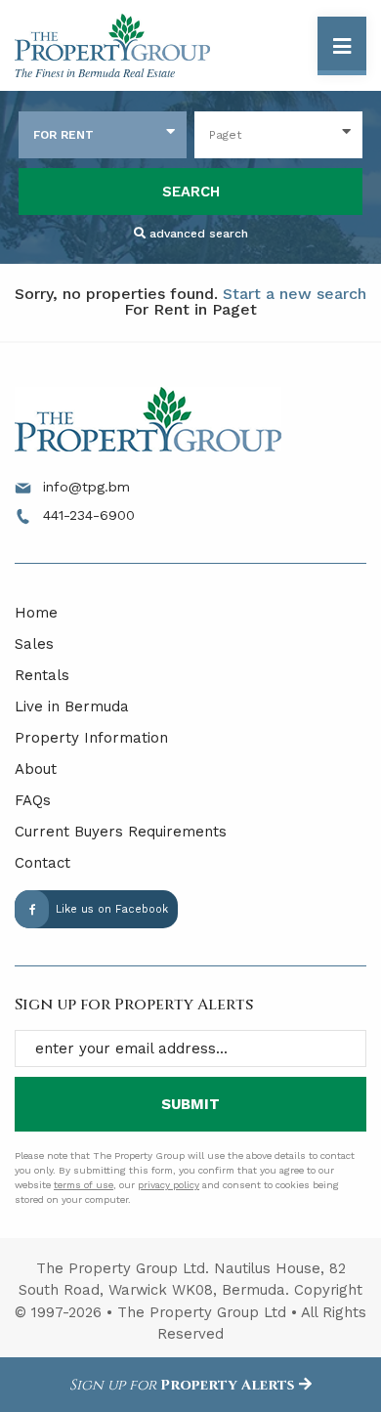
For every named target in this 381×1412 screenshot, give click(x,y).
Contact (42, 863)
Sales (34, 644)
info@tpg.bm (84, 486)
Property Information (91, 738)
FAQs (33, 800)
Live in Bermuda (72, 706)
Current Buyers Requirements (121, 831)
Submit (190, 1104)
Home (36, 612)
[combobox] (103, 134)
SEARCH (191, 191)
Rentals (42, 675)
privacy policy (168, 1184)
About (36, 769)
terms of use (83, 1184)
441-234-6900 (86, 515)
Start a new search (294, 293)
